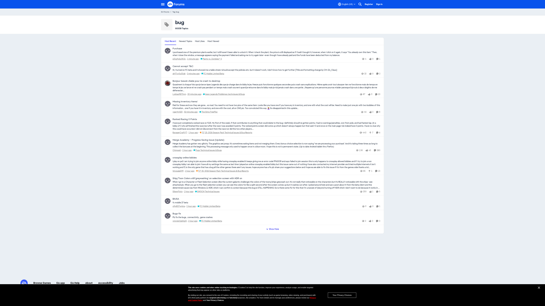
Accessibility (105, 282)
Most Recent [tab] (170, 41)
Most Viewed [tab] (213, 41)
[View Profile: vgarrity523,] (167, 104)
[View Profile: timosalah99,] (167, 160)
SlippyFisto (178, 191)
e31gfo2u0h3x (179, 59)
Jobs (122, 282)
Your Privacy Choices (342, 295)
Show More (274, 229)
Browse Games (42, 282)
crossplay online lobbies (185, 157)
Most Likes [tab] (200, 41)
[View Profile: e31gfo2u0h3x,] (167, 51)
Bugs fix (177, 213)
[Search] (360, 4)
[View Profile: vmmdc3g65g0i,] (167, 216)
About (89, 282)
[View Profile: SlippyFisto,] (167, 180)
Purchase (177, 48)
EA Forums (165, 12)
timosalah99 (178, 171)
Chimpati (177, 150)
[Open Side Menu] (163, 4)
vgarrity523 (178, 112)
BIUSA (176, 198)
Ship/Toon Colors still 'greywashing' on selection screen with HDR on (207, 178)
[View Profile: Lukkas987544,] (167, 83)
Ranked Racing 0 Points (185, 119)
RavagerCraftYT (180, 132)
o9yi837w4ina (179, 206)
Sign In (379, 4)
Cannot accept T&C (183, 66)
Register (369, 4)
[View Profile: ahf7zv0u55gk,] (167, 68)
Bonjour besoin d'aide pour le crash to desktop (196, 81)
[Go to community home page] (176, 4)
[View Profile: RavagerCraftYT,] (167, 121)
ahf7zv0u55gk (179, 73)
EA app (60, 282)
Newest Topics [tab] (185, 41)
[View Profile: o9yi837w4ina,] (167, 201)
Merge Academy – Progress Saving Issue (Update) (198, 140)
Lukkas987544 (179, 94)
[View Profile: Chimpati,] (167, 142)
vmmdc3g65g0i (180, 221)
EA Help (75, 282)
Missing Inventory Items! (185, 101)
